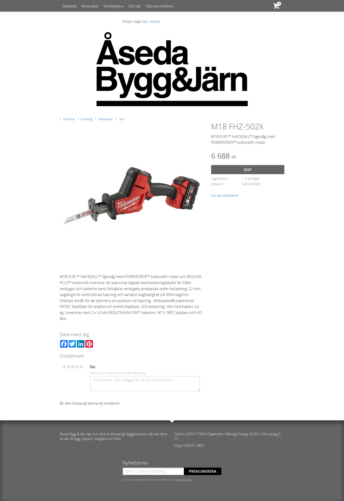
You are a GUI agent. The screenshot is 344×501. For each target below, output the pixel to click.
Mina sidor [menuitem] (90, 6)
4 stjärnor (77, 367)
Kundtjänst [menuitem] (112, 6)
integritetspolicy (184, 479)
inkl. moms (151, 21)
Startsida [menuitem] (69, 6)
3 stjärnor (72, 367)
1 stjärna (64, 367)
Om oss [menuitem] (134, 6)
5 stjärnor (81, 367)
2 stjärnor (68, 367)
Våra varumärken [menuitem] (159, 6)
